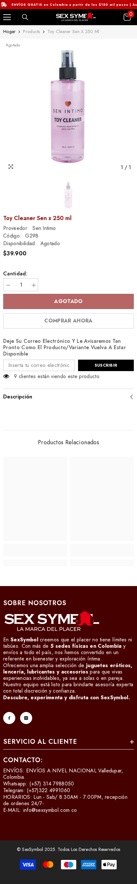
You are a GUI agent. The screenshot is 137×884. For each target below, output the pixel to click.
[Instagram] (26, 718)
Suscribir (106, 365)
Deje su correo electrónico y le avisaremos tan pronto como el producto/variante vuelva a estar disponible (64, 347)
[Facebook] (9, 718)
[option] (68, 108)
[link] (35, 550)
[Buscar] (25, 17)
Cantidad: (15, 274)
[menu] (7, 17)
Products (31, 31)
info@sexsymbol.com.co (50, 810)
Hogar (9, 31)
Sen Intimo (44, 228)
